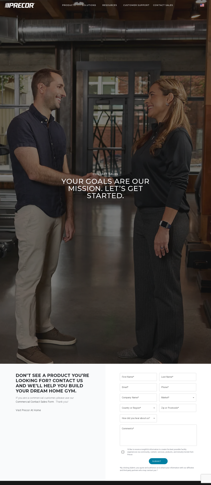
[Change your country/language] (202, 5)
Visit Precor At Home (28, 410)
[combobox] (177, 398)
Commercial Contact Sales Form (35, 401)
